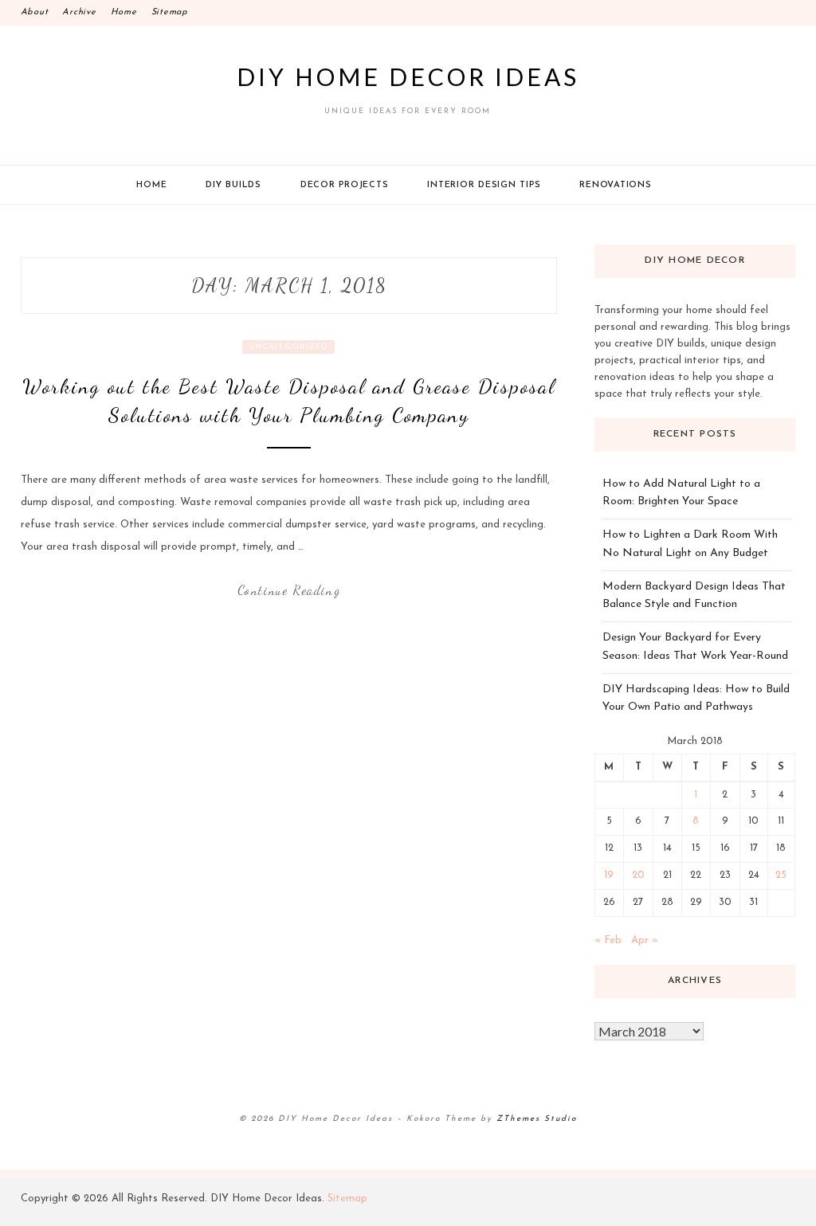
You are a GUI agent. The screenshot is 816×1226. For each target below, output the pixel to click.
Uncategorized (288, 347)
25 (781, 875)
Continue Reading (289, 589)
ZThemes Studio (536, 1118)
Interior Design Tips (483, 185)
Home (124, 12)
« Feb (608, 940)
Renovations (615, 185)
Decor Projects (344, 185)
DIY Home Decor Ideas (408, 76)
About (35, 12)
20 (638, 875)
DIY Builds (233, 185)
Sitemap (169, 12)
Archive (79, 12)
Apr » (644, 940)
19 (609, 875)
